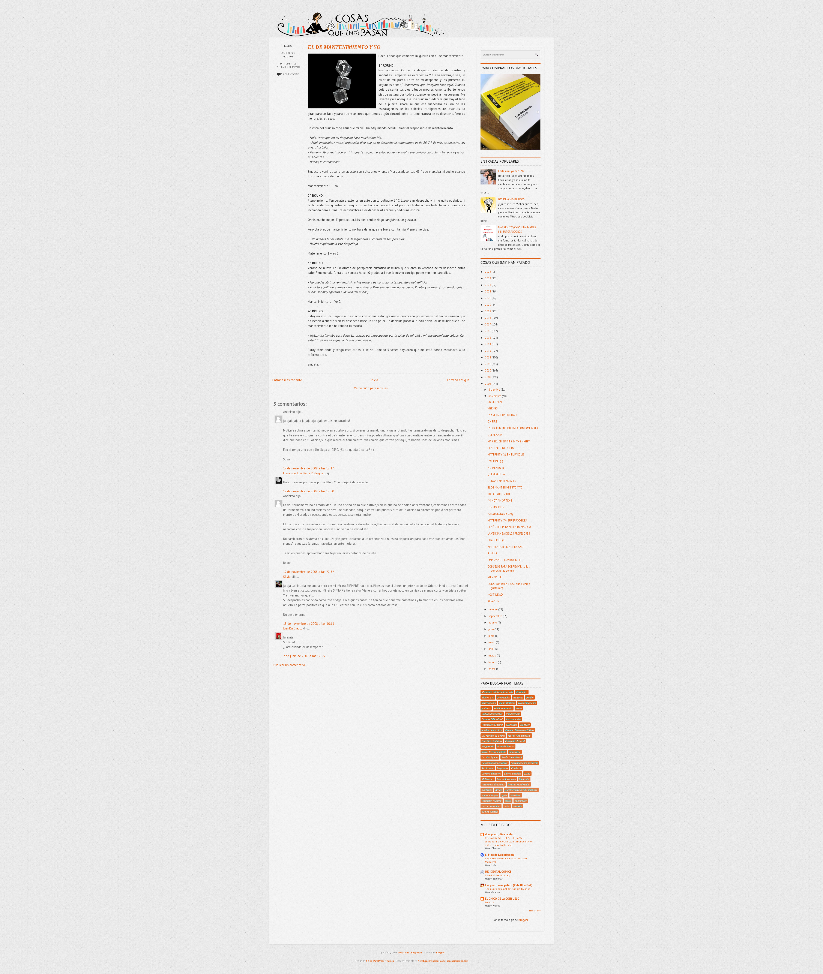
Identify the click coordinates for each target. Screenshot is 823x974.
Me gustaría (488, 746)
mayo (492, 642)
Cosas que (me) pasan (410, 952)
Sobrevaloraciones (506, 779)
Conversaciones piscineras (524, 762)
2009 (488, 377)
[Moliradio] (536, 21)
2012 (488, 357)
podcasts (486, 708)
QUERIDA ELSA (496, 474)
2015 (488, 338)
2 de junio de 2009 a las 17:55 (304, 656)
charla (508, 800)
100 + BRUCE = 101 (499, 494)
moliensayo (515, 752)
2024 (488, 278)
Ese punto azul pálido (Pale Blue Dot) (508, 885)
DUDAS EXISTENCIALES (502, 481)
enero (492, 669)
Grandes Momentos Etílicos (519, 730)
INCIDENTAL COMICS (498, 872)
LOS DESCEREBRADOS (511, 199)
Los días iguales (490, 757)
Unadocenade (513, 713)
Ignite (504, 795)
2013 (488, 351)
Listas (527, 773)
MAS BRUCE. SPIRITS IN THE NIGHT (509, 441)
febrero (493, 662)
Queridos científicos (492, 741)
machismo (487, 789)
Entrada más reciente (287, 380)
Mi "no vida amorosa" (519, 735)
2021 (488, 298)
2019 (488, 311)
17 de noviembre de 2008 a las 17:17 (308, 468)
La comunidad (513, 719)
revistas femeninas (491, 806)
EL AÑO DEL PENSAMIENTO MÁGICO (509, 527)
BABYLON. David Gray (500, 514)
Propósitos (502, 768)
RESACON (493, 601)
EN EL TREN (495, 402)
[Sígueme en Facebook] (512, 21)
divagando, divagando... (500, 834)
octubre (493, 609)
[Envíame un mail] (524, 21)
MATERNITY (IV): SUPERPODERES (507, 520)
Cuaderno (516, 768)
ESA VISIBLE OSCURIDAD (502, 415)
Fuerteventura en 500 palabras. (521, 789)
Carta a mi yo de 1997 (511, 171)
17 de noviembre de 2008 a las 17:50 (308, 491)
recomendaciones (527, 702)
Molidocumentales (503, 708)
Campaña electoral (515, 741)
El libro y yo (488, 697)
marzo (492, 655)
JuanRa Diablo (292, 628)
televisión (517, 806)
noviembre (495, 396)
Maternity (518, 697)
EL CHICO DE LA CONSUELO (502, 899)
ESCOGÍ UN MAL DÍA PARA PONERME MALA (513, 428)
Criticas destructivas (492, 713)
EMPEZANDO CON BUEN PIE (504, 560)
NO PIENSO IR (496, 468)
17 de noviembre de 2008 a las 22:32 (308, 572)
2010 (488, 370)
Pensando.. (521, 692)
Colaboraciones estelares (495, 762)
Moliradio (524, 779)
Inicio (374, 380)
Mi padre (525, 724)
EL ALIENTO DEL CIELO (501, 448)
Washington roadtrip (492, 724)
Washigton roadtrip (492, 800)
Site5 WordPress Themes (380, 960)
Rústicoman (488, 768)
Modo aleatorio (507, 702)
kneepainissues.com (457, 960)
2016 (488, 331)
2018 (488, 318)
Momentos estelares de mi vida (497, 692)
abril (491, 649)
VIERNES (493, 408)
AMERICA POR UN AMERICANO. (506, 547)
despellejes (511, 724)
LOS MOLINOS (496, 507)
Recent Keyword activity (494, 752)
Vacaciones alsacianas (493, 784)
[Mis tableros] (548, 21)
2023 (488, 285)
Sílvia (287, 577)
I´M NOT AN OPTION (500, 500)
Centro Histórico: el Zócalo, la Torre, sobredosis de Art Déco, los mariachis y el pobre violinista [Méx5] (508, 841)
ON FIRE (492, 421)
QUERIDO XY (495, 435)
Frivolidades (503, 697)
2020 (488, 305)
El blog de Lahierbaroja (499, 855)
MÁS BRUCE (495, 577)
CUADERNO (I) (496, 540)
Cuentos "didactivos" (492, 719)
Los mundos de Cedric (493, 735)
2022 (488, 291)
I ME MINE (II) (495, 461)
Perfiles (530, 697)
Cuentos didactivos (491, 773)
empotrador (521, 800)
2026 (488, 272)
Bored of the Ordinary (497, 875)
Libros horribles (512, 773)
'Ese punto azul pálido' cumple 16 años (507, 888)
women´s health (490, 811)
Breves (498, 789)
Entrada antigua (458, 380)
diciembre (494, 389)
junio (491, 636)
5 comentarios (290, 74)
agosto (493, 622)
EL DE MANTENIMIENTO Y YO (344, 47)
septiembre (495, 616)
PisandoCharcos (505, 746)
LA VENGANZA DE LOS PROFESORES (509, 533)
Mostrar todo (535, 910)
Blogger (523, 920)
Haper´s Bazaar (490, 795)
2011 (488, 364)
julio (491, 629)
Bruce (519, 708)
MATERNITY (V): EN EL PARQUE (506, 454)
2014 (488, 344)
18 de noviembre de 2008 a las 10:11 (308, 624)
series (507, 806)
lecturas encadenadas (519, 784)
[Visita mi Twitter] (499, 21)
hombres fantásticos (492, 730)
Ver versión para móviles (371, 388)
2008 (488, 384)
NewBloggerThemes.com (431, 960)
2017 (488, 324)
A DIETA (492, 553)
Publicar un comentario (289, 665)
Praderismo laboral (512, 757)
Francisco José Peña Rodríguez (304, 473)
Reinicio (489, 902)
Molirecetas (488, 779)
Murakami (516, 795)
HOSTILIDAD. (495, 594)
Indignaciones (489, 702)
